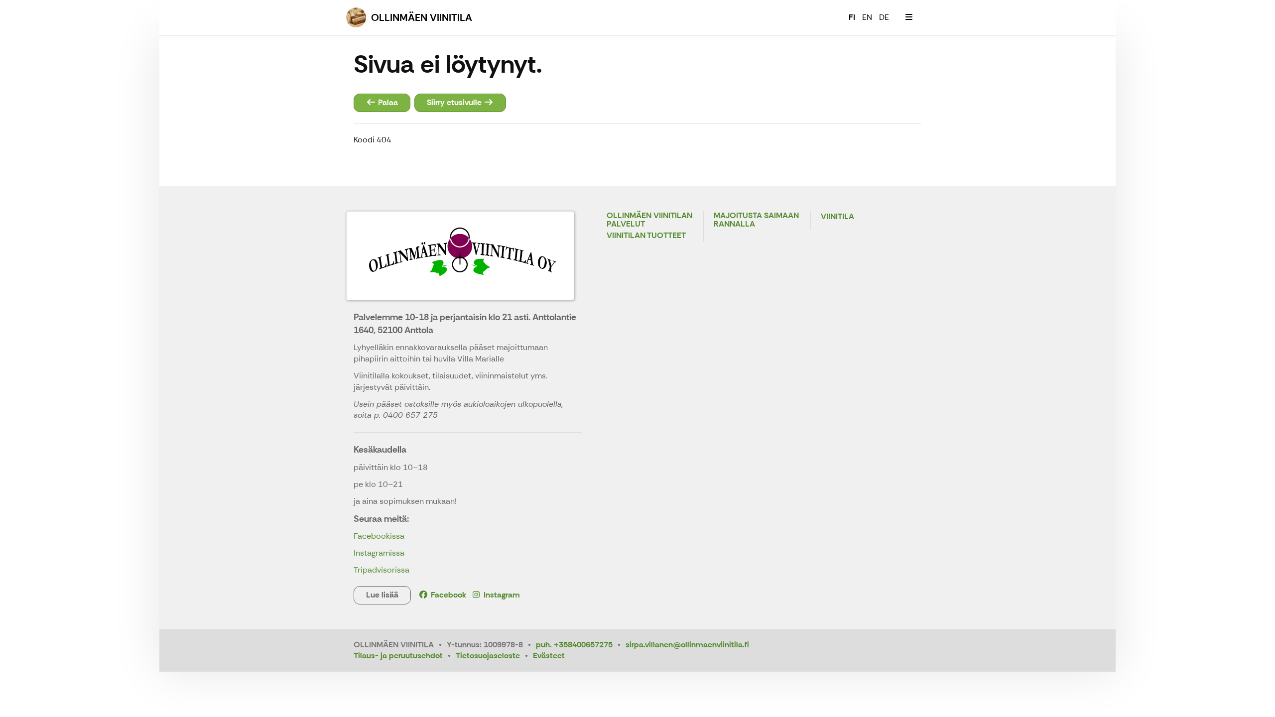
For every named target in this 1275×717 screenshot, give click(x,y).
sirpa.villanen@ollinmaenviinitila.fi (687, 644)
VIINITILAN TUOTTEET (646, 235)
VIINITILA (837, 217)
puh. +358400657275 (574, 644)
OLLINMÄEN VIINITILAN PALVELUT (649, 220)
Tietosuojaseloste (488, 655)
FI (852, 17)
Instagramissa (379, 553)
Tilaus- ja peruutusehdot (398, 655)
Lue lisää (382, 595)
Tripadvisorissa (381, 570)
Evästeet (549, 655)
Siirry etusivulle (455, 102)
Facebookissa (379, 536)
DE (884, 17)
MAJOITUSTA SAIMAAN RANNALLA (756, 220)
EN (867, 17)
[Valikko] (908, 17)
